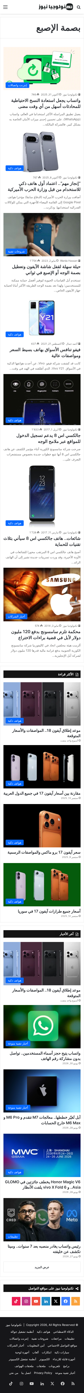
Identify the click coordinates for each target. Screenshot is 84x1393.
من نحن (13, 1373)
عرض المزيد (42, 1267)
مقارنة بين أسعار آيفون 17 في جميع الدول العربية (42, 793)
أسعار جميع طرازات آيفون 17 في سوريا (49, 911)
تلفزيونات (54, 1366)
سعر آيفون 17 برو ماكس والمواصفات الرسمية (44, 852)
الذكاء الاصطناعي (63, 1331)
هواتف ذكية (43, 1331)
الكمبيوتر (44, 1359)
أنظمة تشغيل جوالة (22, 1331)
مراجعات (56, 1338)
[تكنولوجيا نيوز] (56, 7)
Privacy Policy (43, 1373)
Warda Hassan (68, 260)
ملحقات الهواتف (24, 1366)
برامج (66, 1366)
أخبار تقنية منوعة (65, 1373)
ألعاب (35, 1352)
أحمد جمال (71, 343)
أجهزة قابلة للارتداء (64, 1359)
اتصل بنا (26, 1373)
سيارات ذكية (61, 1352)
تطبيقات (70, 1338)
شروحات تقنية (39, 1338)
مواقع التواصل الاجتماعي (62, 1345)
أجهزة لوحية (22, 1352)
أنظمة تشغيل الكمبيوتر (22, 1359)
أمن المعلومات (36, 1345)
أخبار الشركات (15, 1345)
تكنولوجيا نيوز (70, 94)
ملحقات (41, 1366)
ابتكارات (46, 1352)
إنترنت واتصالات (18, 1338)
